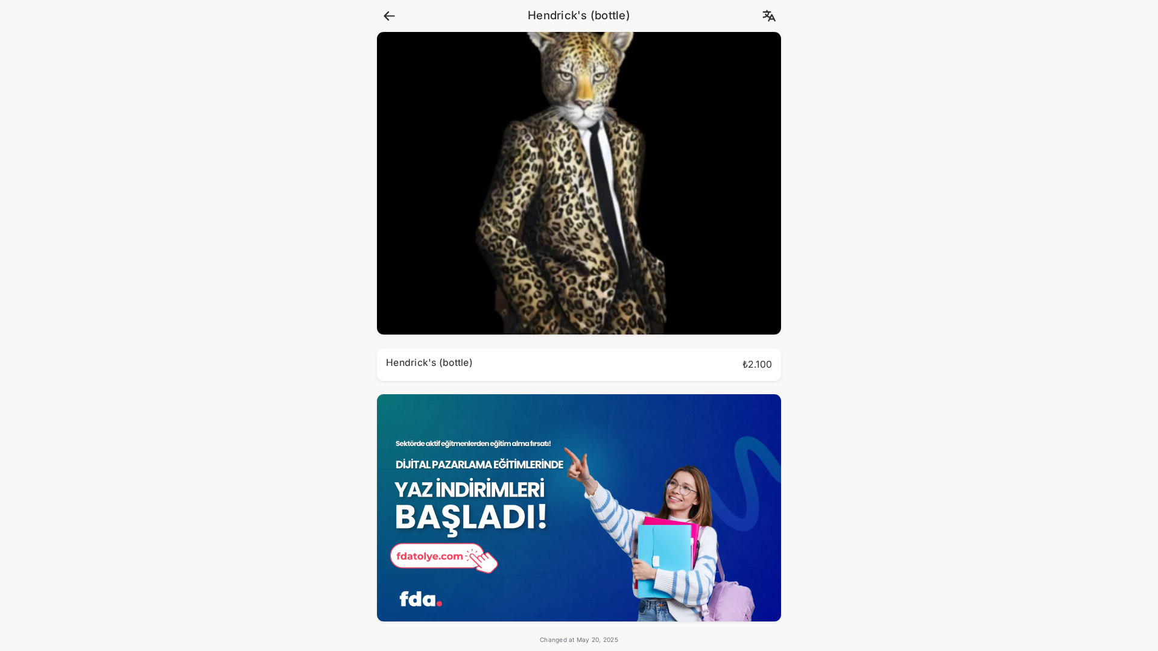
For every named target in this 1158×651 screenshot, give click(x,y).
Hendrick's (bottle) (579, 15)
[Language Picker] (768, 16)
